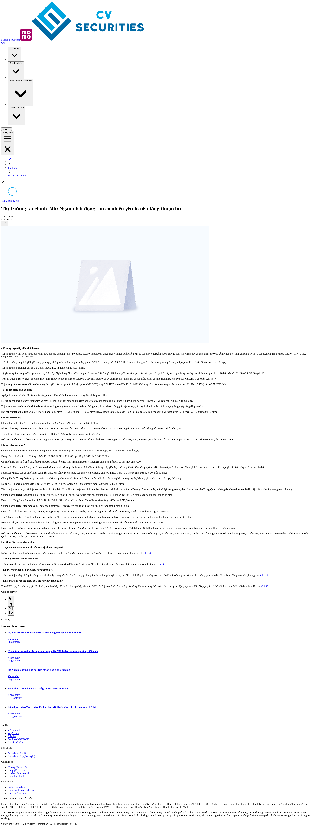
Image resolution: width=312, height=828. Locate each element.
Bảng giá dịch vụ (16, 770)
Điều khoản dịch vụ (18, 787)
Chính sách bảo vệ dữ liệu (21, 790)
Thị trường (14, 48)
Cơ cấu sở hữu (15, 742)
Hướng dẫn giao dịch (19, 773)
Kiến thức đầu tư (16, 776)
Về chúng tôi (14, 730)
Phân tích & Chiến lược (20, 80)
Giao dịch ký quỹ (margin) (21, 756)
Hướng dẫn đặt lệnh (18, 767)
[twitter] (10, 608)
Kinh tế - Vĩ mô (16, 107)
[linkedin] (11, 613)
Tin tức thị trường (17, 175)
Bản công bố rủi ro (17, 793)
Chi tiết (147, 553)
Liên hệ (12, 736)
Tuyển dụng (14, 733)
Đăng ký (6, 129)
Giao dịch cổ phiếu (17, 753)
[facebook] (11, 604)
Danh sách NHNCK (18, 739)
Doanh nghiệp (15, 63)
